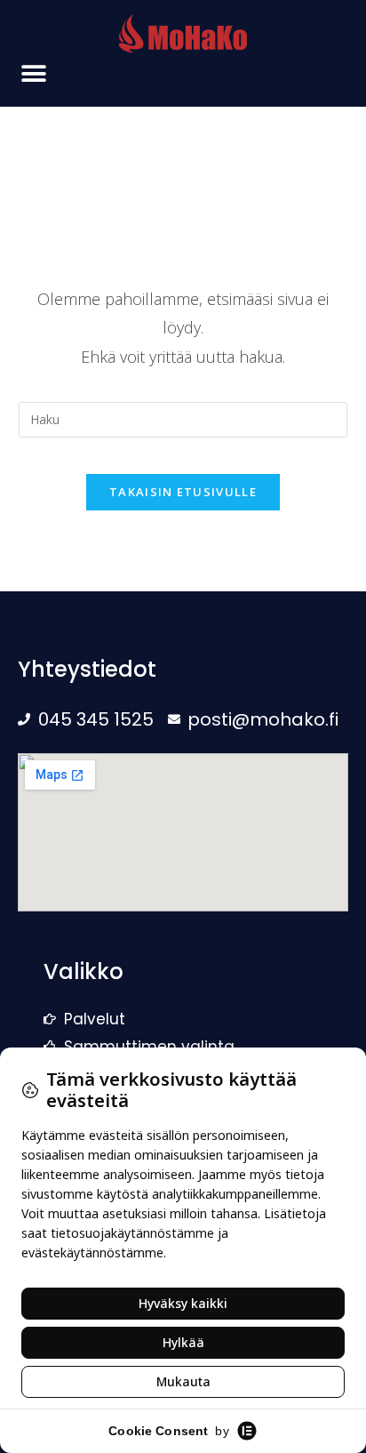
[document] (183, 726)
